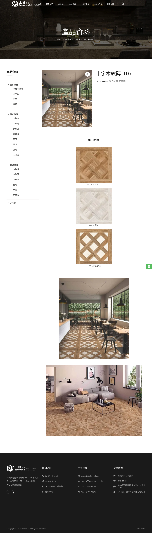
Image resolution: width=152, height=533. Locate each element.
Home (58, 39)
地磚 (15, 144)
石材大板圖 (18, 88)
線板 (15, 104)
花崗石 (16, 93)
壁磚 (15, 139)
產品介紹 (72, 4)
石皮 (15, 99)
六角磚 (16, 128)
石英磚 (77, 39)
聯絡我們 (110, 4)
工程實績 (86, 4)
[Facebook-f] (8, 492)
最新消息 (61, 4)
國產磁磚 (14, 165)
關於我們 (49, 4)
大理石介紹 (98, 4)
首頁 (40, 4)
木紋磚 (16, 123)
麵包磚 (16, 134)
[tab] (93, 140)
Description (94, 140)
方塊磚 (16, 118)
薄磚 (15, 149)
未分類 (13, 202)
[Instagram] (13, 492)
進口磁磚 (68, 39)
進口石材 (14, 84)
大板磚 (16, 169)
